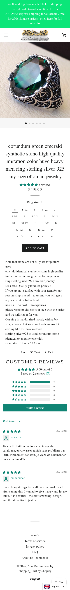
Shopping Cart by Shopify (35, 571)
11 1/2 (46, 223)
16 (52, 236)
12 (56, 223)
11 (36, 223)
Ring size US (35, 202)
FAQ (35, 552)
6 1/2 (45, 209)
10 (13, 223)
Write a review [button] (35, 408)
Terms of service (35, 541)
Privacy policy (35, 546)
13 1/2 (41, 229)
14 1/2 (19, 236)
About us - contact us (35, 558)
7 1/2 (15, 216)
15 (30, 236)
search (35, 535)
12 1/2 (19, 229)
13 (30, 229)
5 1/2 (25, 209)
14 (52, 229)
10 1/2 (24, 223)
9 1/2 (55, 216)
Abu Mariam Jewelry (40, 566)
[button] (29, 185)
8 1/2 (35, 216)
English (55, 586)
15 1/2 (41, 236)
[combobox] (54, 586)
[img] (12, 431)
